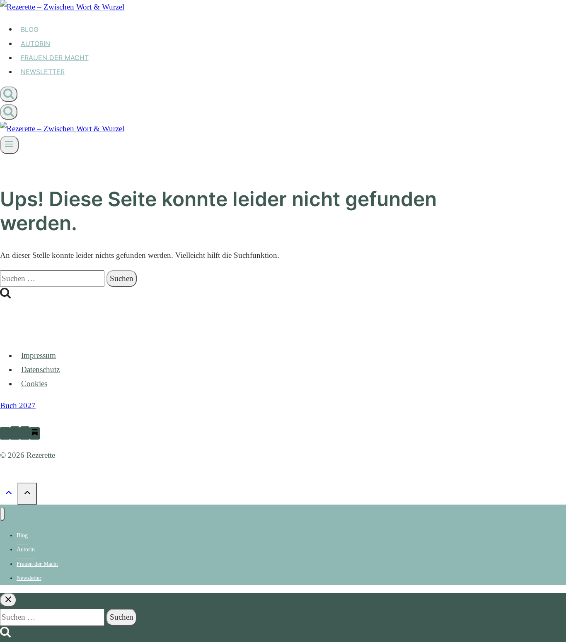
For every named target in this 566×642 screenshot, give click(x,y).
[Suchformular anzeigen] (8, 94)
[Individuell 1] (35, 433)
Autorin (35, 43)
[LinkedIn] (5, 433)
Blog (30, 29)
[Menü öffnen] (9, 145)
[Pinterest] (15, 433)
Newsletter (43, 71)
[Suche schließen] (8, 600)
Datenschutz (40, 369)
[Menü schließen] (2, 514)
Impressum (38, 355)
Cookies (34, 383)
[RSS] (25, 433)
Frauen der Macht (55, 57)
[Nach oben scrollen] (8, 494)
